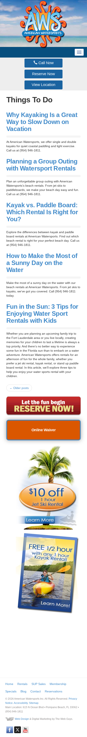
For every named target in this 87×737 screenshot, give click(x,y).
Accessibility (21, 703)
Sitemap (33, 703)
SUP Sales (38, 684)
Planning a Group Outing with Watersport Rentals (41, 165)
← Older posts (19, 388)
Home (9, 684)
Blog (23, 691)
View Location (43, 85)
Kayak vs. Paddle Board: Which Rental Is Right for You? (42, 212)
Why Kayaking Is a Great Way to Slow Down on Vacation (41, 121)
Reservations (53, 691)
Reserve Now (43, 74)
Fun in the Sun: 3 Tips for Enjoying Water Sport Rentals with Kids (42, 313)
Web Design (22, 718)
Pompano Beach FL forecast (38, 665)
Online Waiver (43, 430)
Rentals (22, 684)
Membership (58, 684)
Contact (35, 691)
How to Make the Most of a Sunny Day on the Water (41, 262)
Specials (10, 691)
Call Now (45, 63)
